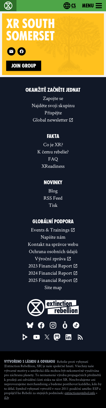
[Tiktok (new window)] (76, 325)
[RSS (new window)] (80, 337)
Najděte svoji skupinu (53, 105)
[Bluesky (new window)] (30, 325)
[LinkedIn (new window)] (68, 337)
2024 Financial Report (50, 273)
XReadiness (53, 166)
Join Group (23, 66)
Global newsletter (51, 119)
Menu (88, 6)
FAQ (53, 158)
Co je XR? (53, 144)
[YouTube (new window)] (36, 337)
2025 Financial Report (50, 280)
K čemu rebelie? (53, 151)
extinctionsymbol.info (80, 393)
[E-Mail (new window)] (11, 51)
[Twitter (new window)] (47, 337)
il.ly (6, 397)
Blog (53, 190)
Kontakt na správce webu (53, 244)
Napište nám (53, 237)
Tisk (53, 205)
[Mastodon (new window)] (57, 336)
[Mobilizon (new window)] (65, 325)
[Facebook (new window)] (21, 51)
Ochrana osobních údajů (53, 251)
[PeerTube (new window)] (25, 337)
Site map (53, 287)
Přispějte (53, 112)
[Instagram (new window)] (53, 325)
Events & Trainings (50, 229)
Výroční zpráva (51, 258)
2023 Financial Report (50, 265)
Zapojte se (53, 98)
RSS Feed (53, 197)
